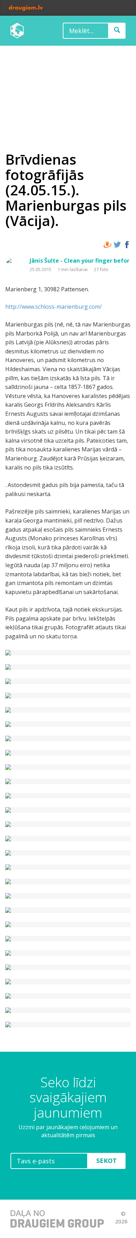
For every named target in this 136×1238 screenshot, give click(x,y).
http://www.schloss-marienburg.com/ (53, 306)
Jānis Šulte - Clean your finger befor (79, 260)
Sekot (106, 1160)
